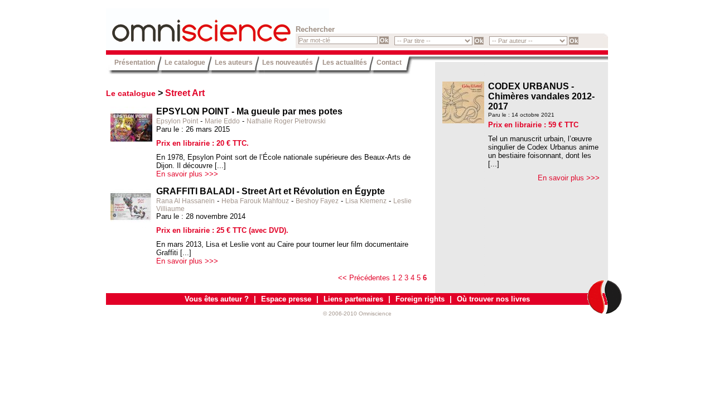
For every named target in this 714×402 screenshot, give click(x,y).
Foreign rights (420, 299)
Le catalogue (185, 62)
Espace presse (286, 299)
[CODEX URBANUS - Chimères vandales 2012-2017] (463, 121)
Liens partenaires (353, 299)
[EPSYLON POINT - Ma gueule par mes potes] (131, 146)
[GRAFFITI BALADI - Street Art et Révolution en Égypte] (131, 226)
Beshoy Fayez (317, 200)
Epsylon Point (177, 121)
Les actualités (344, 62)
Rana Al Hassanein (185, 200)
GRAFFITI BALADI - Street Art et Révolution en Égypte (270, 191)
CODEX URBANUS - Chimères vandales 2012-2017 (541, 96)
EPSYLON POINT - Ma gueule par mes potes (249, 111)
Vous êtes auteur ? (217, 299)
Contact (389, 62)
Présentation (134, 62)
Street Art (185, 93)
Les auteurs (234, 62)
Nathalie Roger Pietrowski (286, 121)
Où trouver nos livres (493, 299)
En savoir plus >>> (187, 174)
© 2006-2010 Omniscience (357, 313)
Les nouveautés (287, 62)
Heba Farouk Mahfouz (255, 200)
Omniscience (173, 25)
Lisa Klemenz (366, 200)
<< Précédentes (364, 278)
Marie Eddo (222, 121)
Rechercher (315, 29)
